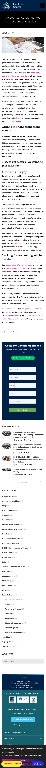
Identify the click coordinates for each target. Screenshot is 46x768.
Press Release (8, 595)
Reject (23, 764)
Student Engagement (14, 623)
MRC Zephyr (7, 585)
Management (7, 576)
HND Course (7, 553)
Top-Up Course (8, 642)
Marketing (6, 581)
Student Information (15, 732)
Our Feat (8, 604)
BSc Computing (8, 510)
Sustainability (12, 599)
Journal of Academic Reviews (14, 567)
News (4, 590)
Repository (9, 618)
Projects (8, 614)
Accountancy (7, 496)
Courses (5, 520)
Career (5, 515)
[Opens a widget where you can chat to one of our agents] (37, 764)
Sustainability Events (13, 632)
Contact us (17, 714)
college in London (11, 315)
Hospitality (6, 557)
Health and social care (11, 538)
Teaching (6, 637)
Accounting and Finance (12, 501)
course (40, 312)
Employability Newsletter (12, 529)
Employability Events (10, 524)
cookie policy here (34, 755)
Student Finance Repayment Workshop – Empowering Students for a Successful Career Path (28, 434)
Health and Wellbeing (10, 543)
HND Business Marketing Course (15, 548)
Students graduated (13, 628)
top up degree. (15, 121)
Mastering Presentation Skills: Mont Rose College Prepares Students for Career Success (27, 447)
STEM (16, 247)
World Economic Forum (15, 268)
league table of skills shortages (19, 265)
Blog (4, 506)
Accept (23, 760)
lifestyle (5, 571)
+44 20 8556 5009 (24, 719)
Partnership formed (13, 609)
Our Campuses (29, 714)
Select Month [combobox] (9, 661)
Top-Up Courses (8, 646)
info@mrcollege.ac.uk (24, 725)
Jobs (4, 562)
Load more (22, 482)
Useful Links (10, 739)
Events (5, 534)
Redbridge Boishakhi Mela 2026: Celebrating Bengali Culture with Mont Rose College (28, 459)
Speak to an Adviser (13, 763)
